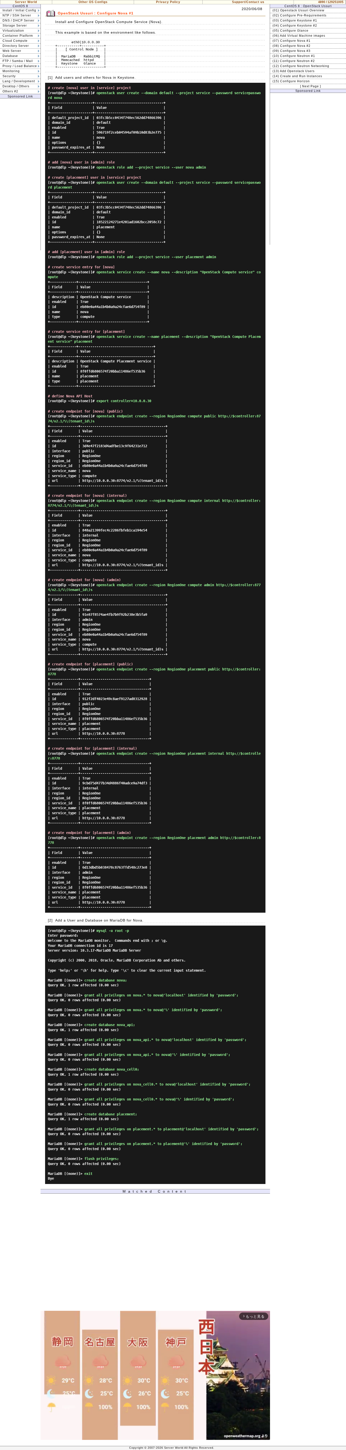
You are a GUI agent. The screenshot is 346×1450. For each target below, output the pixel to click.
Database (10, 56)
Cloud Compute (15, 41)
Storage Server (15, 25)
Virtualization (13, 30)
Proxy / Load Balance (20, 66)
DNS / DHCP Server (18, 20)
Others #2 (10, 91)
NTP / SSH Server (17, 15)
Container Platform (18, 35)
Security (9, 76)
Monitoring (11, 71)
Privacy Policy (168, 2)
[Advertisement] (20, 174)
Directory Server (16, 46)
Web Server (12, 51)
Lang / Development (19, 81)
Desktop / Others (16, 86)
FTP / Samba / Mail (18, 61)
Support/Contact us (248, 2)
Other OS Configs (93, 2)
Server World (26, 2)
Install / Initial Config (19, 10)
